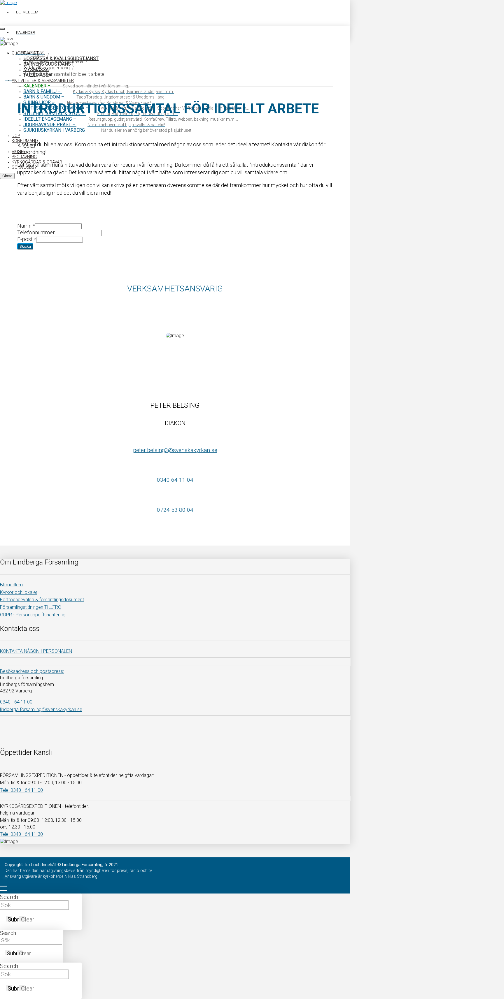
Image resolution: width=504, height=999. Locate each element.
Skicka (25, 246)
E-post (26, 239)
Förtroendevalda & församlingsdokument (42, 599)
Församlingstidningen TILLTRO (30, 607)
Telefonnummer (36, 232)
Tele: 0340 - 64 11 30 (21, 834)
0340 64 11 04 (175, 479)
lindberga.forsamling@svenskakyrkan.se (41, 709)
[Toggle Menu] (2, 29)
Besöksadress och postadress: (32, 671)
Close (7, 176)
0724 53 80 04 (175, 509)
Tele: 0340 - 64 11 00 (21, 790)
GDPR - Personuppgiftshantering (32, 615)
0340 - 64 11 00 (16, 702)
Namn (26, 226)
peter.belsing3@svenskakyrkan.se (175, 450)
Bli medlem (11, 585)
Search (9, 897)
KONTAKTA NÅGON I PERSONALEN (36, 651)
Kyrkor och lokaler (18, 592)
